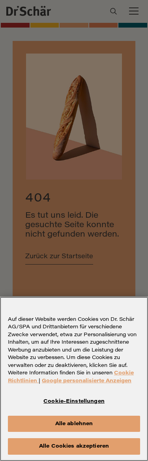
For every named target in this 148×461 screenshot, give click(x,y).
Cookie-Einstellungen (74, 401)
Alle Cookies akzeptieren (74, 446)
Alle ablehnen (74, 423)
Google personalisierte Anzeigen (86, 380)
